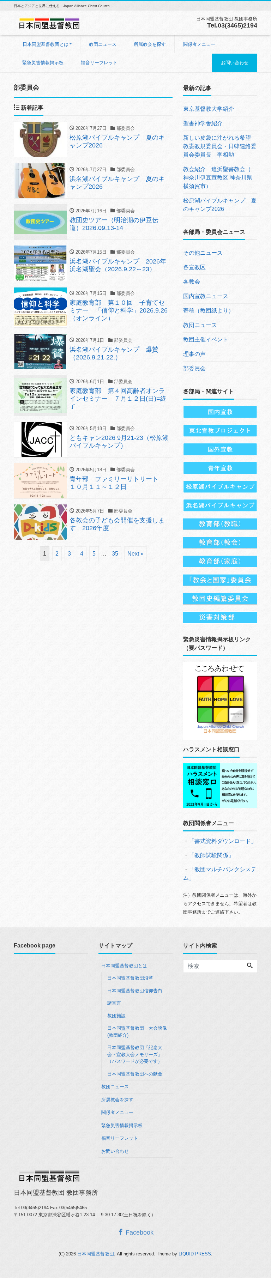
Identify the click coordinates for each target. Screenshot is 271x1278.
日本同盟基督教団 (95, 1253)
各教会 (191, 282)
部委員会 (194, 368)
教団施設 (116, 1015)
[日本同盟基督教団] (49, 22)
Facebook (138, 1232)
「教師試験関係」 (211, 855)
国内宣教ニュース (205, 296)
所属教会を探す (150, 44)
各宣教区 (194, 267)
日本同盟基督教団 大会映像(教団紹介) (137, 1031)
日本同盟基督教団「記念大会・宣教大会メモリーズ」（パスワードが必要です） (134, 1054)
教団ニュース (102, 44)
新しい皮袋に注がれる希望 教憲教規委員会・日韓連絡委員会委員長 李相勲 (220, 146)
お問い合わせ (234, 62)
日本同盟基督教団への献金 (134, 1074)
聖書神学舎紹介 (203, 123)
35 (115, 554)
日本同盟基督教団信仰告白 (134, 990)
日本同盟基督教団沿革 (130, 978)
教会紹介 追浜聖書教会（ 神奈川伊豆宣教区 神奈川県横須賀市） (217, 177)
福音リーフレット (99, 62)
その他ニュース (203, 253)
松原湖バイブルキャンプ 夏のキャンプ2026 (220, 205)
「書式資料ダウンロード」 (223, 841)
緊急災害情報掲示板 (43, 62)
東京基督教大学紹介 (208, 109)
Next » (135, 554)
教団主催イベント (205, 340)
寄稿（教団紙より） (208, 311)
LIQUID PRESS (195, 1253)
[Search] (250, 966)
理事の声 (194, 354)
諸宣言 (114, 1003)
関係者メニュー (199, 44)
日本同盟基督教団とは (45, 44)
